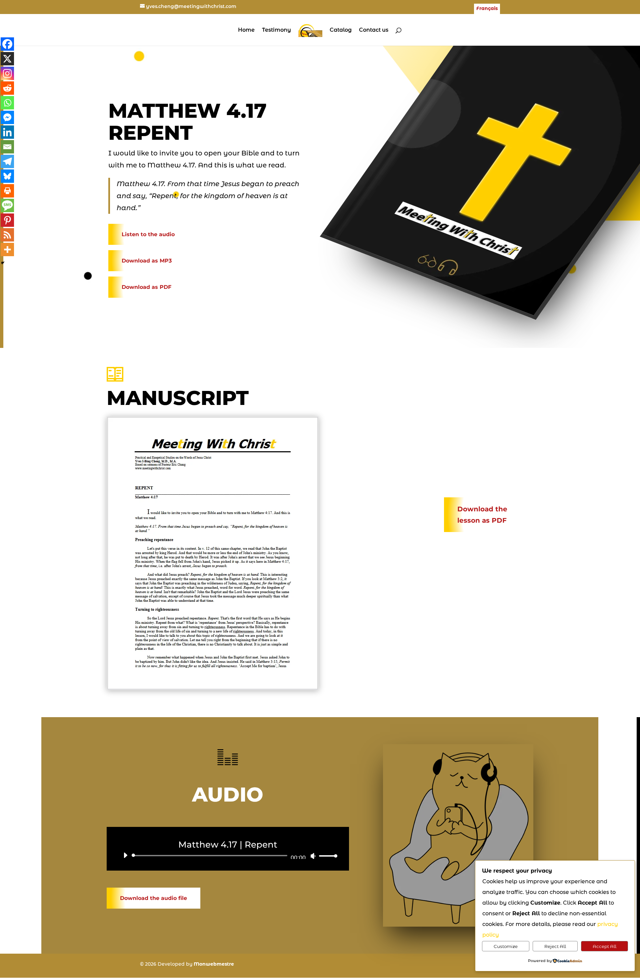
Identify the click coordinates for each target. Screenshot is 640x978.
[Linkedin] (7, 132)
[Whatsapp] (7, 102)
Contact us (373, 30)
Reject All (555, 946)
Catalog (341, 30)
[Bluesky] (7, 176)
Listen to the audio (148, 234)
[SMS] (7, 205)
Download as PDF (146, 287)
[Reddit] (7, 88)
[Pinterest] (7, 220)
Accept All (604, 946)
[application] (228, 855)
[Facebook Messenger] (7, 117)
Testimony (276, 30)
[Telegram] (7, 161)
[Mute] (313, 856)
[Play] (125, 855)
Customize (506, 946)
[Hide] (2, 263)
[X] (7, 58)
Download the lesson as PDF (482, 514)
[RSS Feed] (7, 234)
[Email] (7, 146)
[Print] (7, 190)
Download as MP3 (147, 261)
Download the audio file (153, 898)
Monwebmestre (214, 964)
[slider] (326, 856)
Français (487, 8)
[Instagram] (7, 73)
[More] (7, 249)
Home (246, 30)
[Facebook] (7, 44)
